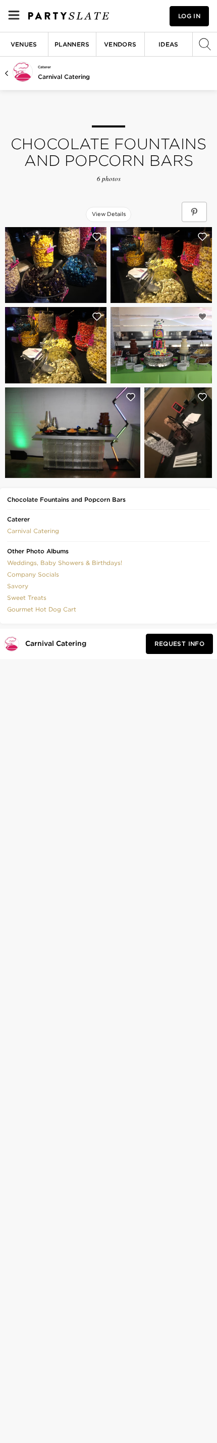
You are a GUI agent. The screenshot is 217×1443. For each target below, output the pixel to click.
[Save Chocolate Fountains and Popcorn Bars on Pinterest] (194, 212)
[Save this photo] (96, 236)
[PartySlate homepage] (68, 16)
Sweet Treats (26, 597)
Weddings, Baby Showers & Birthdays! (64, 562)
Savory (17, 586)
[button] (33, 530)
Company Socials (33, 574)
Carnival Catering (64, 76)
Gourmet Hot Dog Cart (41, 609)
